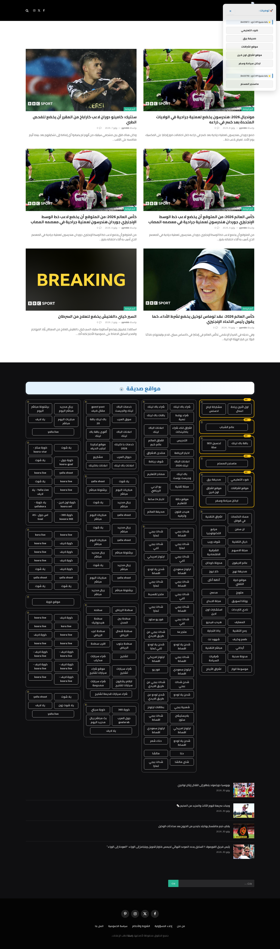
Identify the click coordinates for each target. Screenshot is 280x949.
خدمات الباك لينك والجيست (124, 408)
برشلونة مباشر (98, 489)
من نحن (181, 926)
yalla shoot (98, 481)
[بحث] (27, 10)
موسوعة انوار (239, 668)
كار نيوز (213, 571)
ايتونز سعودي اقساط (182, 571)
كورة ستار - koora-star (40, 449)
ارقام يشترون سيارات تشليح (124, 683)
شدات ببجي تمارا (156, 533)
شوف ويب (213, 541)
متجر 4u (182, 631)
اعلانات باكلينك (98, 465)
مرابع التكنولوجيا (213, 531)
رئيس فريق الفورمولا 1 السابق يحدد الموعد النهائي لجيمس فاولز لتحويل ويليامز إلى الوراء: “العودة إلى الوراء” (168, 847)
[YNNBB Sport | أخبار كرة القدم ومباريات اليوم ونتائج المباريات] (219, 10)
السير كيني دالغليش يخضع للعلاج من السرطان (97, 316)
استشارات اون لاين (213, 611)
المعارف (239, 622)
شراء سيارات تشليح (124, 670)
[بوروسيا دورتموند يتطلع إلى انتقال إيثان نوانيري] (243, 790)
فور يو (156, 669)
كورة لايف (66, 543)
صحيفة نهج (239, 571)
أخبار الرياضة (248, 109)
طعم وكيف (239, 639)
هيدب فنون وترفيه (182, 513)
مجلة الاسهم (240, 550)
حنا (182, 753)
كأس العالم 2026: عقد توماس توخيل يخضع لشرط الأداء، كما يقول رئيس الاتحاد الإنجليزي (203, 319)
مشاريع (98, 456)
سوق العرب (124, 419)
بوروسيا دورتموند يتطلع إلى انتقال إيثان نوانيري (204, 785)
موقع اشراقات (240, 488)
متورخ (239, 592)
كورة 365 (124, 709)
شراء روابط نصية (182, 417)
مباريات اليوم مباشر (124, 491)
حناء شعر (156, 740)
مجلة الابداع (213, 601)
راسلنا (130, 935)
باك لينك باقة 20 (98, 421)
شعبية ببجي (182, 707)
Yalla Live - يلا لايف (40, 491)
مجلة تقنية (182, 486)
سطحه (98, 610)
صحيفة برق (214, 479)
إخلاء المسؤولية (163, 926)
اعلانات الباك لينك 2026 (182, 463)
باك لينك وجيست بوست (182, 476)
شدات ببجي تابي (156, 546)
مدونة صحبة (240, 656)
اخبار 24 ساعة (156, 499)
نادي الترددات (239, 609)
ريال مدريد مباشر (124, 504)
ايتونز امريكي (156, 556)
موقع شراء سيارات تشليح (98, 670)
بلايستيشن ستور (182, 717)
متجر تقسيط (156, 594)
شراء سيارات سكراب (98, 658)
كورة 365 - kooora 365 (66, 516)
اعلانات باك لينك (124, 465)
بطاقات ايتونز (156, 707)
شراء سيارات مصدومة (98, 683)
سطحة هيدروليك (98, 620)
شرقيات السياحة (214, 658)
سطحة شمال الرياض (124, 633)
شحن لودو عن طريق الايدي (156, 696)
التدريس (182, 440)
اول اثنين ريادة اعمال (240, 408)
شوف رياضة (156, 461)
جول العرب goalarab (124, 720)
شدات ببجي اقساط (182, 533)
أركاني (240, 647)
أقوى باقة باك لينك (98, 433)
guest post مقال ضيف (98, 408)
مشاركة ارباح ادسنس (214, 408)
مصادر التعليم (156, 474)
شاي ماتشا (182, 761)
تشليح (124, 656)
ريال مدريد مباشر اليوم (66, 408)
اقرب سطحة (98, 643)
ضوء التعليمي (240, 479)
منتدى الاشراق (156, 452)
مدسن (214, 592)
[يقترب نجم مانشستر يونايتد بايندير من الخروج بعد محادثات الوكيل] (243, 831)
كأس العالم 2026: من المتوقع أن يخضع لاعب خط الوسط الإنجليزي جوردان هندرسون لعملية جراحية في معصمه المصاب (201, 219)
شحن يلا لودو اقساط (156, 571)
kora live (40, 534)
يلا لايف (111, 730)
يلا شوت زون (66, 705)
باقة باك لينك (239, 443)
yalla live (53, 431)
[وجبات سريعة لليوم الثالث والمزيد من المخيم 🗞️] (243, 810)
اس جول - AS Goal (40, 516)
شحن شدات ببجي (182, 684)
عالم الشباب (226, 427)
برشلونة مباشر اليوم (40, 408)
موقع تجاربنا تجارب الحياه (98, 446)
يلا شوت (124, 481)
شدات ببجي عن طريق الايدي (156, 633)
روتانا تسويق (240, 601)
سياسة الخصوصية (117, 926)
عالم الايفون (239, 562)
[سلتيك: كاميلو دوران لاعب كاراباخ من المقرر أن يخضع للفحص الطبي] (81, 80)
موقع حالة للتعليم (182, 501)
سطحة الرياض (124, 610)
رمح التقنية (240, 630)
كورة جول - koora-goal (66, 462)
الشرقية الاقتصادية (213, 552)
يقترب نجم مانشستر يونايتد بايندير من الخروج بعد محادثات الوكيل (194, 826)
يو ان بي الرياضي (156, 488)
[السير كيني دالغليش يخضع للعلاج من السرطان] (81, 280)
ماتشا (156, 753)
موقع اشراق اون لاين (214, 490)
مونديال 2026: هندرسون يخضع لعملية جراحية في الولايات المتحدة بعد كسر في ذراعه (205, 119)
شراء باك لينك (181, 406)
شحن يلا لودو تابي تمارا (156, 646)
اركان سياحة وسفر (226, 500)
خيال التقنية (239, 541)
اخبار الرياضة (182, 452)
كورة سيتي (98, 709)
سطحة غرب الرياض (98, 633)
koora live (40, 472)
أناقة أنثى (214, 579)
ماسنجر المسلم (227, 463)
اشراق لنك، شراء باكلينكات (182, 429)
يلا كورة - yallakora (40, 504)
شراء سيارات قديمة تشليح (111, 693)
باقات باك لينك (156, 415)
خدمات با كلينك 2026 (124, 446)
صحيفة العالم (156, 511)
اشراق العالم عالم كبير (156, 442)
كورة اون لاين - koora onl (66, 504)
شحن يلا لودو (182, 694)
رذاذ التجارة (213, 630)
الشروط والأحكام (141, 926)
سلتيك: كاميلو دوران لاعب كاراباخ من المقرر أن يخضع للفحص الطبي (85, 119)
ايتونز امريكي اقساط (156, 658)
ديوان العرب (124, 456)
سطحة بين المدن (124, 620)
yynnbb (243, 128)
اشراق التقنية (213, 516)
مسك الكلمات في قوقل (240, 518)
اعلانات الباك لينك (156, 429)
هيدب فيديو (214, 622)
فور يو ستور (156, 619)
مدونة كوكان (213, 562)
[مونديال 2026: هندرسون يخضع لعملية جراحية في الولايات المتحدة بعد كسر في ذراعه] (198, 80)
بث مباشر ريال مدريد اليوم (98, 720)
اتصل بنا (99, 926)
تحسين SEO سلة (214, 445)
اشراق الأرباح (213, 668)
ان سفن (240, 529)
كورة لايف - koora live (66, 653)
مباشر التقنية (213, 647)
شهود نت (214, 639)
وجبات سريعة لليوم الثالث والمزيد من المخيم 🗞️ (203, 806)
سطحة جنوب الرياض (124, 645)
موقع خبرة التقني (239, 581)
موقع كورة (53, 601)
